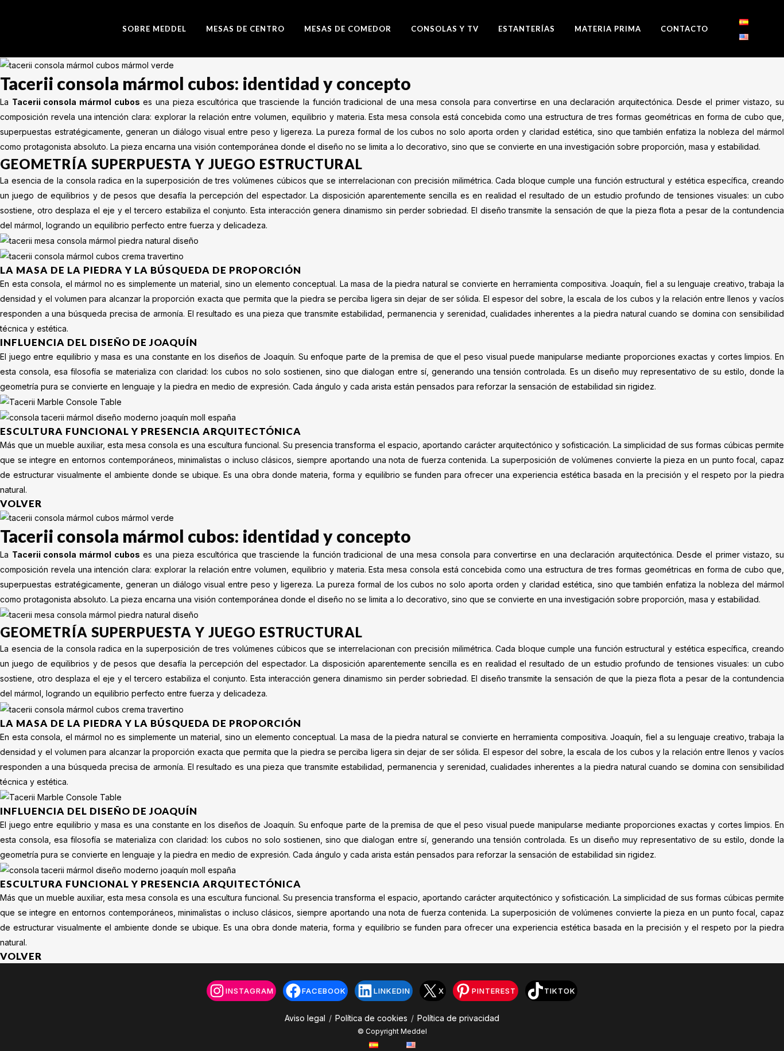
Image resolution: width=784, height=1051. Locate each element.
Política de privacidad (458, 1018)
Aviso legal (305, 1018)
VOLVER (21, 503)
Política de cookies (371, 1018)
